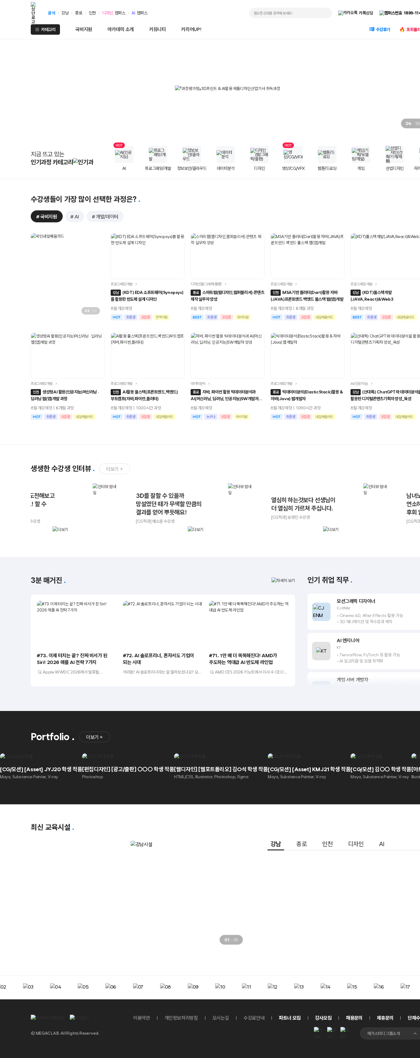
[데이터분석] (225, 154)
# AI (74, 217)
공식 (51, 12)
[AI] (124, 154)
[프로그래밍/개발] (158, 154)
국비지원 (83, 29)
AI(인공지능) (359, 383)
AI (133, 12)
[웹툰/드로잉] (327, 154)
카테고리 (48, 29)
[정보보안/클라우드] (192, 154)
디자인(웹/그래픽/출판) (206, 284)
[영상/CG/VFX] (293, 154)
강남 (65, 12)
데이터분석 (198, 383)
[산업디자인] (395, 154)
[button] (380, 123)
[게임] (361, 154)
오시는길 (220, 1018)
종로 (78, 12)
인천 (92, 12)
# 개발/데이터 (105, 217)
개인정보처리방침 (181, 1018)
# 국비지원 (46, 217)
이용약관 (141, 1018)
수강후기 (383, 29)
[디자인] (259, 154)
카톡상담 (366, 12)
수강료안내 (254, 1018)
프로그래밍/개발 (122, 284)
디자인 (107, 12)
